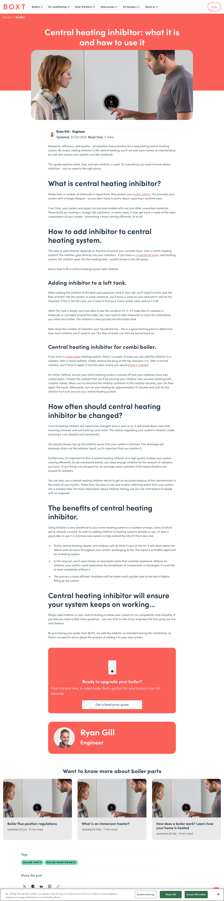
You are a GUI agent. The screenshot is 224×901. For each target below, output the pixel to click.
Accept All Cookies (196, 894)
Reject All (171, 894)
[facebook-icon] (32, 886)
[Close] (218, 894)
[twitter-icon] (24, 886)
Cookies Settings (146, 894)
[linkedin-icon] (41, 886)
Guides (20, 17)
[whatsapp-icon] (49, 886)
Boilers (7, 17)
